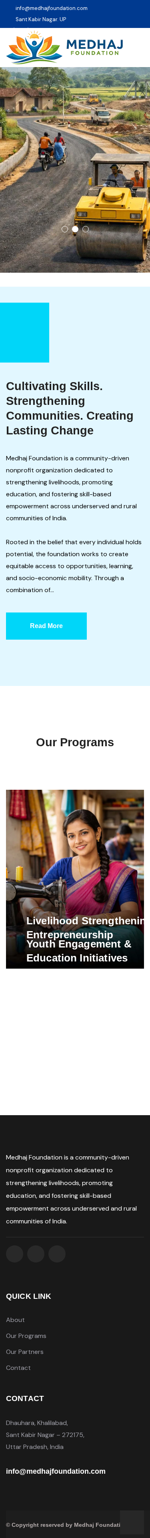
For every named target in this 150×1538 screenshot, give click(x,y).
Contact (18, 1368)
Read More (46, 625)
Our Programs (26, 1336)
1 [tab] (65, 229)
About (15, 1320)
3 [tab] (85, 229)
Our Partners (25, 1352)
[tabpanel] (75, 170)
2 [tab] (75, 229)
